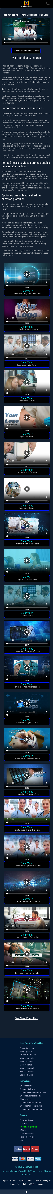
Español (21, 1180)
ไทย (18, 1184)
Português (47, 1180)
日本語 (31, 1184)
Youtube (35, 1149)
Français (13, 1180)
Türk (24, 1184)
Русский (40, 1184)
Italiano (29, 1180)
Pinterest (26, 1149)
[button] (27, 276)
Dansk (12, 1184)
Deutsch (38, 1180)
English (5, 1180)
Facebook (18, 1149)
